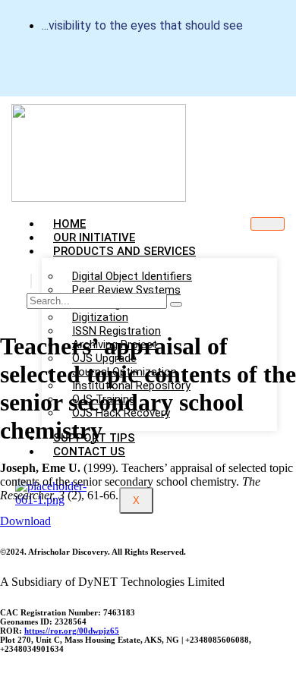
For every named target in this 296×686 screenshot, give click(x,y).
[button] (31, 281)
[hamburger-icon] (267, 224)
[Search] (176, 304)
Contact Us (89, 451)
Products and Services (124, 251)
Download (25, 520)
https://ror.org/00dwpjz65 (71, 630)
